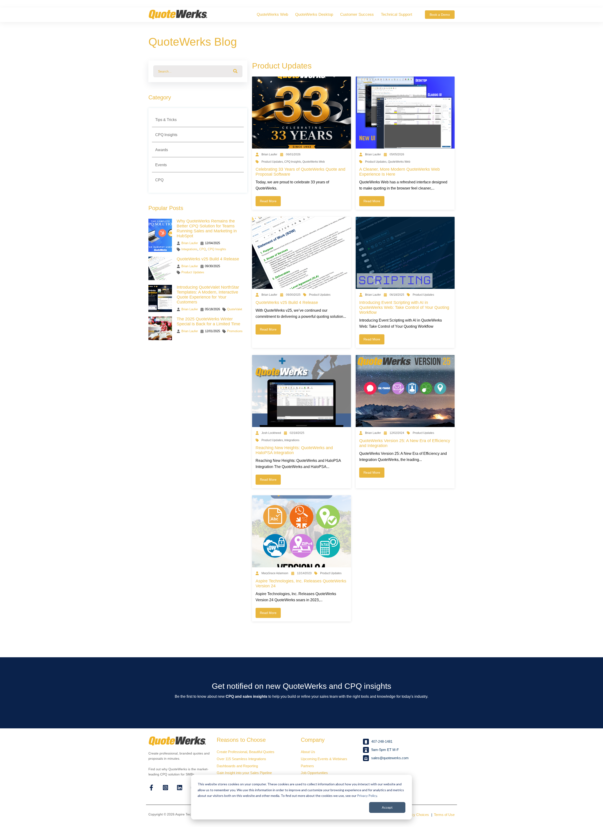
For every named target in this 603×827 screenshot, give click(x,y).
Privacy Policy (367, 796)
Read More (268, 201)
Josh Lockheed (271, 433)
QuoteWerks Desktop (314, 14)
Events (161, 165)
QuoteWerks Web (272, 14)
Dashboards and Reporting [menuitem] (237, 766)
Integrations (189, 249)
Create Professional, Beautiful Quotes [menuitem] (245, 752)
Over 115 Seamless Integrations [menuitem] (241, 759)
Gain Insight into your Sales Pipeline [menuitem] (244, 773)
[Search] (235, 71)
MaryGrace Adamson (274, 573)
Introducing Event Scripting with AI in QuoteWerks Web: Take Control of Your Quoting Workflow (404, 307)
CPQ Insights (166, 135)
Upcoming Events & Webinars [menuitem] (324, 759)
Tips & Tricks (166, 120)
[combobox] (197, 71)
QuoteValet (234, 309)
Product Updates (192, 272)
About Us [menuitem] (308, 752)
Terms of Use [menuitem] (444, 815)
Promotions (235, 331)
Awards (161, 150)
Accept (387, 807)
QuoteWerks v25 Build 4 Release (287, 302)
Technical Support (396, 14)
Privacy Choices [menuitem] (416, 815)
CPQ (159, 180)
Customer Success (357, 14)
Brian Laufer (269, 154)
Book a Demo (440, 14)
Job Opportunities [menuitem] (314, 773)
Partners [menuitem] (307, 766)
